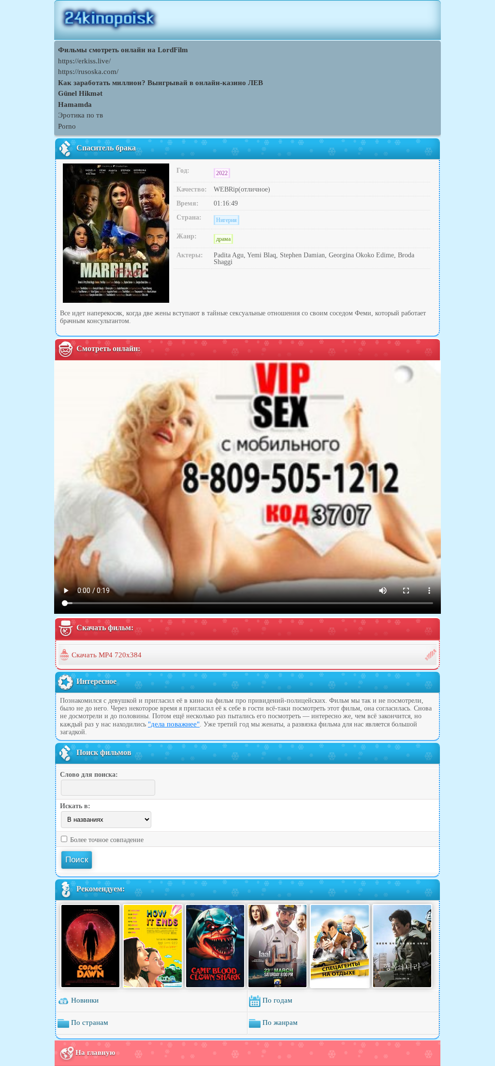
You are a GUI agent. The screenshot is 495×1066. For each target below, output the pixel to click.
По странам (88, 1022)
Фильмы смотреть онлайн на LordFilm (123, 50)
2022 (222, 173)
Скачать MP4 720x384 (107, 655)
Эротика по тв (80, 115)
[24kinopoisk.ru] (247, 19)
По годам (276, 1000)
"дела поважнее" (174, 724)
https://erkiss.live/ (84, 61)
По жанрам (279, 1022)
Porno (67, 126)
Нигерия (226, 220)
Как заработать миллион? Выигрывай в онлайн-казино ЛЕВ (160, 83)
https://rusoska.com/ (88, 71)
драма (223, 239)
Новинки (84, 1000)
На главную (95, 1052)
